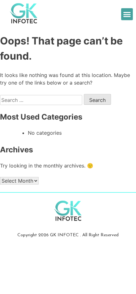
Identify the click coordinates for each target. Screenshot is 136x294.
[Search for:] (42, 100)
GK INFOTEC (65, 235)
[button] (127, 14)
